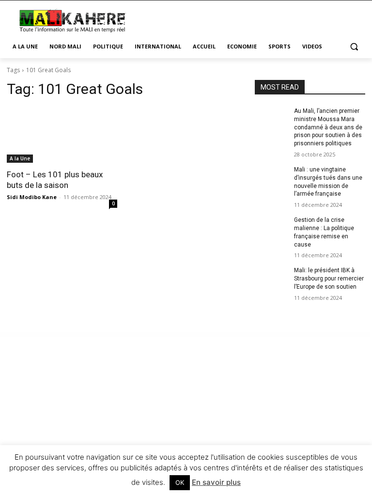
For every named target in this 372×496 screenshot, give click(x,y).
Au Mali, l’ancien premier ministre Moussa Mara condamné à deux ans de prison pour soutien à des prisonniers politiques (328, 127)
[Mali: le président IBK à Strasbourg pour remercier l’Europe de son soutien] (271, 278)
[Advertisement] (252, 19)
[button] (353, 46)
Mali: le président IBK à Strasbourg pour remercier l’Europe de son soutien (329, 278)
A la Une (20, 158)
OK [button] (179, 482)
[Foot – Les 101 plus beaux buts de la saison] (62, 135)
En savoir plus (216, 482)
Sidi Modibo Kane (32, 197)
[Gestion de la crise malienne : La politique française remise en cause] (271, 227)
